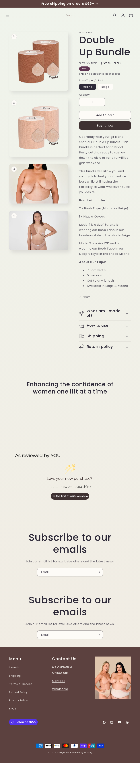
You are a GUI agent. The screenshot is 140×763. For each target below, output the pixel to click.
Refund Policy (18, 692)
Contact (58, 681)
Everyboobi (63, 752)
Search (14, 667)
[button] (8, 15)
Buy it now (105, 125)
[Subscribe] (99, 572)
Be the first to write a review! (70, 496)
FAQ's (13, 708)
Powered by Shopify (81, 752)
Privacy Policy (18, 700)
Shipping (84, 73)
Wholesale (60, 689)
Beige (105, 87)
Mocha (87, 87)
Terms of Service (21, 684)
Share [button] (87, 297)
